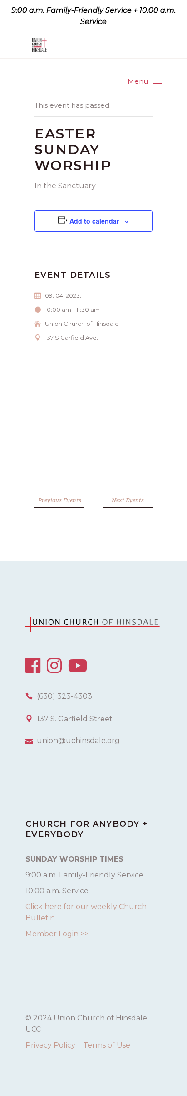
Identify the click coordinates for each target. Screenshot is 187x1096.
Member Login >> (57, 933)
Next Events (128, 500)
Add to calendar (94, 220)
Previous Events (59, 500)
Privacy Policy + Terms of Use (77, 1045)
